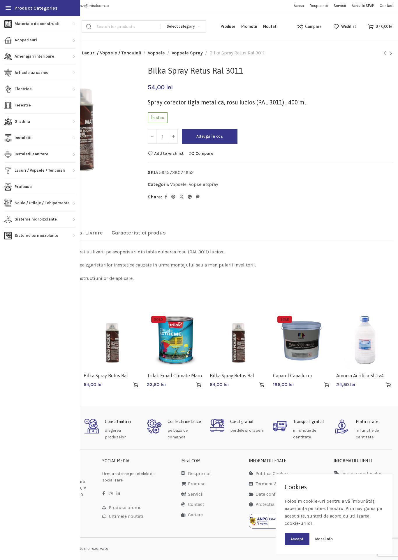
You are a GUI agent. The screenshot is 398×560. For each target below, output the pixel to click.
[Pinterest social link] (173, 197)
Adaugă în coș (209, 136)
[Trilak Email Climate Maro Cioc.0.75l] (175, 340)
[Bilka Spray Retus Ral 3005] (112, 340)
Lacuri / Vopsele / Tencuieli (111, 53)
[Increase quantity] (173, 136)
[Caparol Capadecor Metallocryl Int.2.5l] (301, 340)
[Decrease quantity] (152, 136)
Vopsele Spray (187, 53)
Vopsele (156, 53)
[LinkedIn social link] (118, 493)
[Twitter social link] (181, 197)
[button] (136, 384)
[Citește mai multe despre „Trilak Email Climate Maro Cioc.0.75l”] (198, 384)
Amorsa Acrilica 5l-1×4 (360, 375)
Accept (297, 539)
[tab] (138, 233)
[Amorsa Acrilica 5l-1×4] (365, 340)
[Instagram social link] (111, 493)
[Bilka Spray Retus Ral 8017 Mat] (238, 340)
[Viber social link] (198, 197)
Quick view (125, 384)
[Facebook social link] (166, 197)
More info (324, 539)
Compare (204, 153)
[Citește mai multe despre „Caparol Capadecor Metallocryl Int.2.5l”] (326, 384)
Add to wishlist (169, 153)
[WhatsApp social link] (190, 197)
